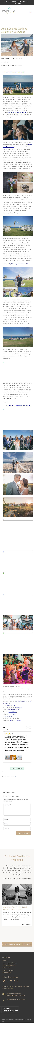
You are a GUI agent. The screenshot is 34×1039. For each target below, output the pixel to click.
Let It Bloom (13, 712)
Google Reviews (6, 967)
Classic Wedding (17, 65)
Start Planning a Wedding (9, 965)
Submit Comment (23, 833)
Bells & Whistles (15, 720)
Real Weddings (6, 65)
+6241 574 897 (21, 999)
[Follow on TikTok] (14, 980)
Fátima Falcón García (15, 58)
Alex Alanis (8, 716)
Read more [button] (7, 753)
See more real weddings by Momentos (17, 944)
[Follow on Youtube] (10, 980)
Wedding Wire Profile (7, 970)
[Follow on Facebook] (17, 980)
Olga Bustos (19, 707)
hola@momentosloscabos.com (15, 995)
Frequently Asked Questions (9, 963)
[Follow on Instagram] (3, 980)
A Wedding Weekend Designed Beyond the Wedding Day (15, 908)
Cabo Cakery (11, 714)
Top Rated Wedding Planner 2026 (10, 1009)
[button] (30, 727)
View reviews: (8, 777)
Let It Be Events (13, 710)
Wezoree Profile (6, 972)
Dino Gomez (11, 705)
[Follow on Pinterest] (7, 980)
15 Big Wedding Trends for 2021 (17, 264)
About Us (5, 960)
